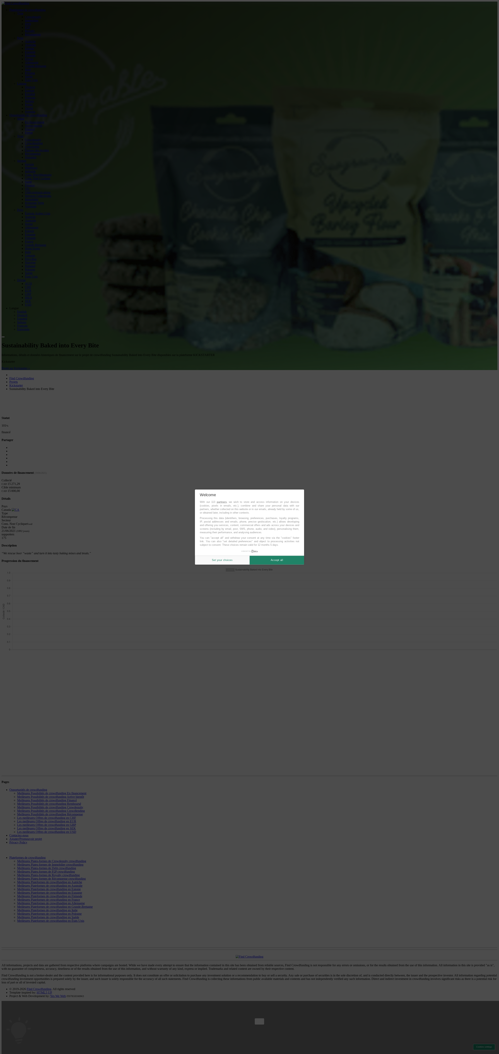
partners (222, 501)
